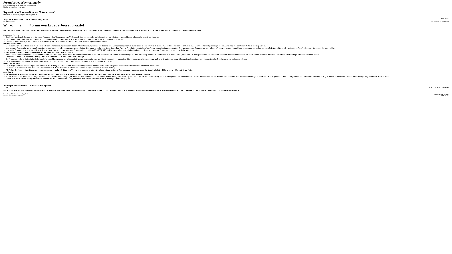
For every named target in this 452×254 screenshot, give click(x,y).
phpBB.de (20, 95)
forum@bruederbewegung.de (118, 79)
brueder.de (26, 37)
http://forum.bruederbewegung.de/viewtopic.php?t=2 (20, 15)
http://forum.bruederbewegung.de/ (14, 7)
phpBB (11, 94)
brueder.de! (66, 25)
